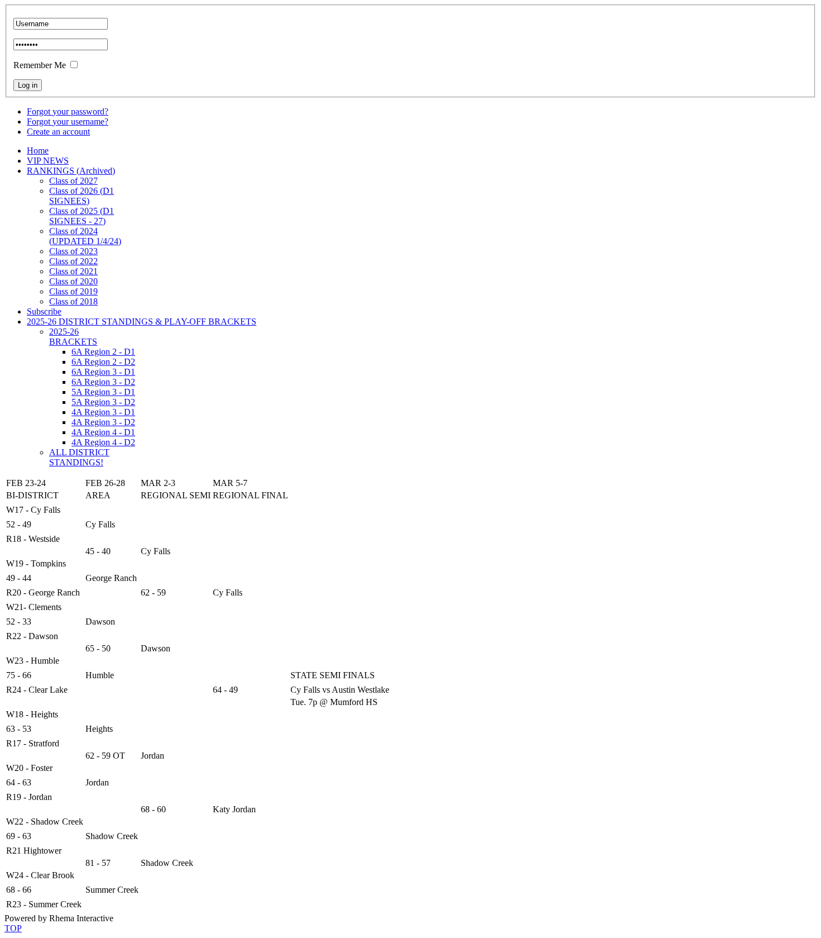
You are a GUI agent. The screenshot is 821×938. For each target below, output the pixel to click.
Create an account (58, 131)
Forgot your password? (67, 111)
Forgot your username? (67, 121)
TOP (13, 928)
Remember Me (39, 65)
